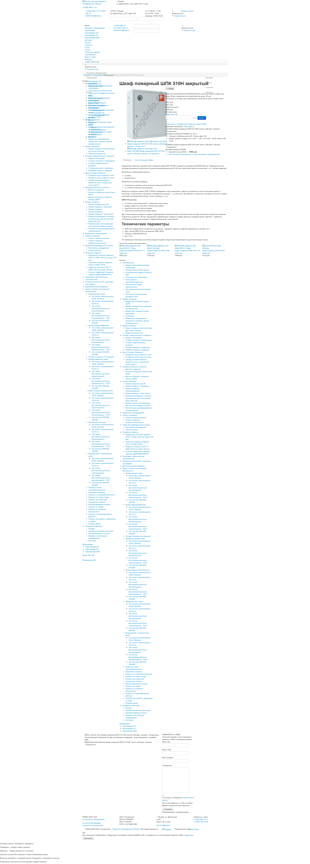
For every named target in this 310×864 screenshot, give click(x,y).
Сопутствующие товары (144, 160)
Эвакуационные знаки (97, 422)
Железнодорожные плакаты (99, 504)
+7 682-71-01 (92, 11)
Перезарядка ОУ (91, 35)
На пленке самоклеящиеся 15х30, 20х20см (102, 297)
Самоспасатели (94, 250)
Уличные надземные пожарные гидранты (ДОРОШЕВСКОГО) (100, 273)
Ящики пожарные (92, 146)
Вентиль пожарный (96, 190)
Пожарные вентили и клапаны (97, 187)
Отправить (168, 809)
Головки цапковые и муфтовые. (100, 168)
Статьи (87, 49)
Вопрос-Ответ (90, 57)
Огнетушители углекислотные (137, 270)
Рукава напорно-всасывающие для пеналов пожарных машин (100, 224)
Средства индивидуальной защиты (99, 245)
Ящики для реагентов (97, 153)
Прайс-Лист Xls (88, 555)
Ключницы (129, 316)
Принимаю (88, 838)
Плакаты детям (94, 523)
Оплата (88, 42)
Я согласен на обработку (178, 798)
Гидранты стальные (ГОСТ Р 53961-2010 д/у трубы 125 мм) (100, 268)
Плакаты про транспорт (97, 499)
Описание (127, 160)
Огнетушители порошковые (136, 277)
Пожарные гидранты (93, 252)
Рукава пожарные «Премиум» (100, 206)
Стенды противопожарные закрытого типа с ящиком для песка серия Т (100, 182)
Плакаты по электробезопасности (101, 494)
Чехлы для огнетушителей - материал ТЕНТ (136, 295)
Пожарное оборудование (95, 28)
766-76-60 (201, 821)
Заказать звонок (187, 11)
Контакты (88, 59)
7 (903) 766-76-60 (92, 62)
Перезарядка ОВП (92, 37)
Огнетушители (128, 262)
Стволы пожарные (92, 235)
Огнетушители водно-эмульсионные (134, 285)
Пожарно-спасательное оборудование (97, 537)
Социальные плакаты (96, 502)
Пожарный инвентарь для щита (100, 531)
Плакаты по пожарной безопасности (97, 510)
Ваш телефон (168, 757)
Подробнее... (189, 835)
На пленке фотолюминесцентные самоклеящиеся (100, 308)
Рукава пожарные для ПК (98, 204)
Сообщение (167, 765)
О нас (87, 47)
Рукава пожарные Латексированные (95, 210)
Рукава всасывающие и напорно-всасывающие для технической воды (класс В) (101, 218)
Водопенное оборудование (96, 233)
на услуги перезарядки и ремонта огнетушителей (92, 824)
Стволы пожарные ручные (98, 238)
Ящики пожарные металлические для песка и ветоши (101, 149)
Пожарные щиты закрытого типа (101, 175)
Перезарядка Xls (89, 560)
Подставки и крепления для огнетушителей (96, 278)
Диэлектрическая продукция (96, 286)
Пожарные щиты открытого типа (101, 177)
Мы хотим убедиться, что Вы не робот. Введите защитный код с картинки (177, 804)
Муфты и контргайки (96, 158)
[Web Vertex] (193, 829)
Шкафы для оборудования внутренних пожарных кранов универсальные (100, 141)
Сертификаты (90, 54)
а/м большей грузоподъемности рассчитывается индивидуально (194, 154)
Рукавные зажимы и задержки (100, 170)
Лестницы (92, 540)
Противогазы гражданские (98, 248)
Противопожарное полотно (99, 533)
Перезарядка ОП (91, 32)
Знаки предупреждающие (98, 325)
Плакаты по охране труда (98, 497)
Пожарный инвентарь (93, 526)
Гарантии (88, 45)
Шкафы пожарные (129, 299)
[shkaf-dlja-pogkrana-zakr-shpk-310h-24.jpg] (147, 143)
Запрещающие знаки (96, 294)
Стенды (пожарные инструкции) (101, 356)
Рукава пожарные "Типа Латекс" (101, 214)
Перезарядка (90, 30)
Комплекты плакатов (96, 492)
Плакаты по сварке (95, 507)
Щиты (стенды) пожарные (95, 173)
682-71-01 (89, 7)
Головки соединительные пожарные (99, 156)
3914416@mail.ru (94, 16)
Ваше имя (166, 741)
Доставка (88, 40)
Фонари (91, 528)
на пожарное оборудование (93, 819)
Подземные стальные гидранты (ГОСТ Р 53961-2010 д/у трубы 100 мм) (102, 257)
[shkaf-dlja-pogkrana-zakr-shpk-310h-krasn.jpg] (147, 151)
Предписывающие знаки (98, 359)
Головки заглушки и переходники (101, 160)
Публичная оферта (92, 52)
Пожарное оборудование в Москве (126, 829)
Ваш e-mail (166, 749)
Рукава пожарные (92, 202)
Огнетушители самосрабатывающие (134, 280)
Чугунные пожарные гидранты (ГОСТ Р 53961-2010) (100, 263)
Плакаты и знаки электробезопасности (96, 488)
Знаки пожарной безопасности (100, 390)
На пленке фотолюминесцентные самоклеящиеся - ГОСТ (100, 315)
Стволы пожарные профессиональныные (97, 241)
